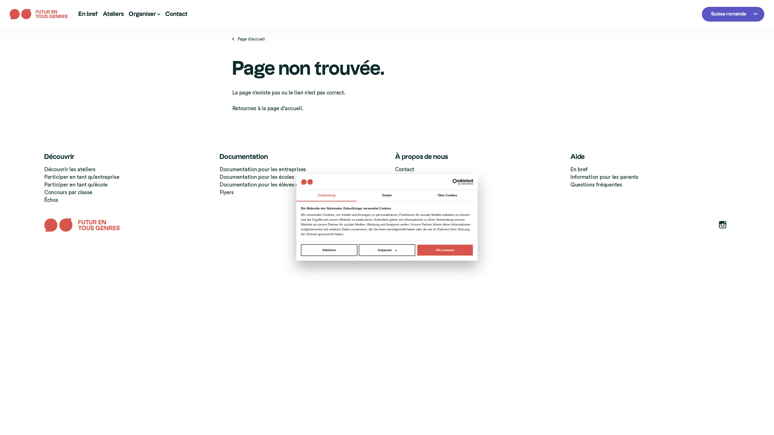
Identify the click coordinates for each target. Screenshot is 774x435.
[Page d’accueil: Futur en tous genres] (42, 14)
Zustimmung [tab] (327, 195)
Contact (176, 14)
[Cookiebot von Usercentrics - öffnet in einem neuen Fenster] (455, 182)
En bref (88, 14)
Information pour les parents (604, 177)
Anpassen (385, 250)
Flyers (227, 192)
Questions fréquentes (596, 184)
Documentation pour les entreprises (263, 169)
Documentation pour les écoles (257, 177)
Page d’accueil (251, 39)
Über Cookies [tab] (447, 195)
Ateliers (113, 14)
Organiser (143, 14)
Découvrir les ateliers (69, 169)
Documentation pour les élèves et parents (270, 184)
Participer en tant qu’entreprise (82, 177)
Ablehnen (329, 250)
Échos (51, 200)
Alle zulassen (445, 250)
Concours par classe (68, 192)
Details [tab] (387, 195)
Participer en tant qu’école (76, 184)
